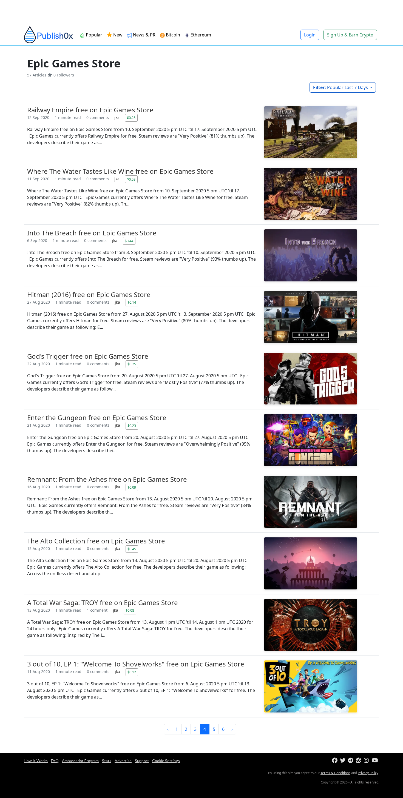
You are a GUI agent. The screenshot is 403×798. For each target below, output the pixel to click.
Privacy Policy (368, 773)
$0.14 (131, 302)
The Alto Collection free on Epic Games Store (96, 540)
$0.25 (131, 117)
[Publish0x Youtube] (375, 760)
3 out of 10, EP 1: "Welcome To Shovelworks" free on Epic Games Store (135, 663)
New (117, 35)
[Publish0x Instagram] (367, 760)
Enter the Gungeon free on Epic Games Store (96, 417)
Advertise (123, 760)
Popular (94, 35)
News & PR (144, 35)
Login (310, 35)
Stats (106, 760)
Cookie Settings (166, 760)
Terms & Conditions (335, 773)
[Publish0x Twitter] (343, 760)
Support (142, 760)
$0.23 (131, 425)
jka (117, 117)
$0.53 (131, 179)
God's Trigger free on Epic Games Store (87, 356)
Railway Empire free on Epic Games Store (90, 109)
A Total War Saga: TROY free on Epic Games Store (102, 602)
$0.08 (130, 610)
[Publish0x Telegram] (351, 760)
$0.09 (131, 487)
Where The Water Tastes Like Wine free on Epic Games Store (120, 171)
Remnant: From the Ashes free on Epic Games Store (107, 479)
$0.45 (131, 548)
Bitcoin (173, 35)
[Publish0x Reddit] (359, 760)
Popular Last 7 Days (341, 87)
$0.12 (131, 671)
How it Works (36, 760)
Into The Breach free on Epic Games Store (92, 232)
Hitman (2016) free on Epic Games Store (89, 294)
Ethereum (201, 35)
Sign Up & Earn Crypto (350, 35)
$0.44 (129, 240)
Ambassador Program (80, 760)
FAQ (55, 760)
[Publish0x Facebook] (335, 760)
